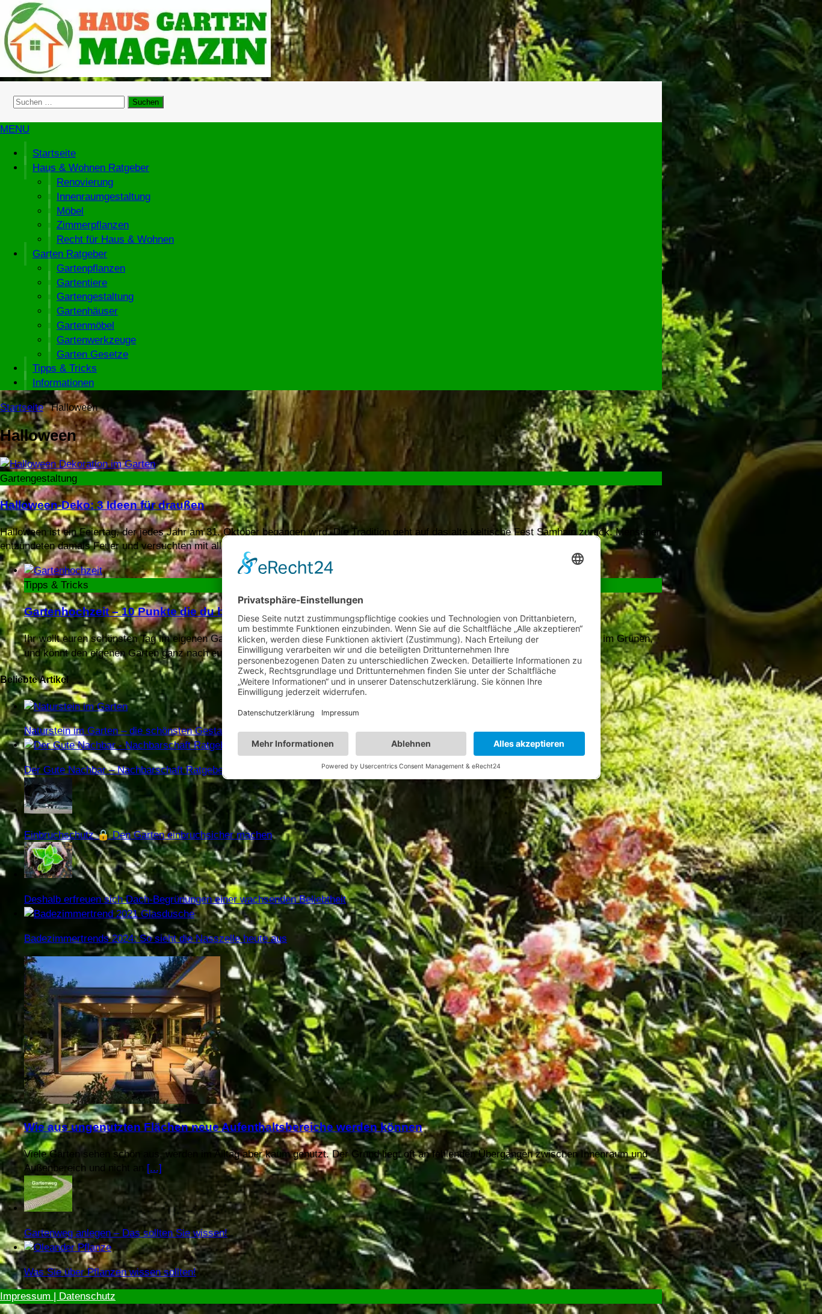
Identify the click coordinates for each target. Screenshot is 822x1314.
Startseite (54, 153)
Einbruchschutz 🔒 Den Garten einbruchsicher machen (148, 835)
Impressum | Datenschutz (58, 1296)
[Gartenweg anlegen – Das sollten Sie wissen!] (48, 1208)
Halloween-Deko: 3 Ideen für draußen (102, 505)
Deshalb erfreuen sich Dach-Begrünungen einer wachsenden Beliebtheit (185, 899)
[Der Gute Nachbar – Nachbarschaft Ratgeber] (129, 745)
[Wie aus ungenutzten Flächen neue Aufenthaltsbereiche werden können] (122, 1100)
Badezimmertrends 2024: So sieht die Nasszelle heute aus (155, 938)
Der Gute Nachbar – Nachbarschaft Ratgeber (125, 770)
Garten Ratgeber (69, 254)
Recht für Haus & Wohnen (115, 239)
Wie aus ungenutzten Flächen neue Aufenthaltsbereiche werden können (223, 1127)
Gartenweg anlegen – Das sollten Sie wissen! (125, 1233)
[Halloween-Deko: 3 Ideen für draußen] (77, 464)
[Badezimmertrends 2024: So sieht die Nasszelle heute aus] (109, 914)
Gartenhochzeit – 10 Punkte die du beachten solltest (168, 611)
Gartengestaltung (95, 296)
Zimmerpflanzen (93, 225)
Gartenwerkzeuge (96, 340)
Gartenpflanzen (91, 268)
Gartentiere (82, 282)
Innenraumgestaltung (103, 196)
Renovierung (85, 182)
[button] (14, 129)
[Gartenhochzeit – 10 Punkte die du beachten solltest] (63, 570)
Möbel (70, 211)
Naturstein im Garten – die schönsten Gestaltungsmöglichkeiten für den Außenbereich (217, 730)
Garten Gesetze (92, 354)
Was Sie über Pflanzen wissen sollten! (110, 1272)
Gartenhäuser (87, 311)
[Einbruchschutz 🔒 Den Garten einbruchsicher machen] (48, 810)
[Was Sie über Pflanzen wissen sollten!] (67, 1247)
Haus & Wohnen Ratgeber (90, 167)
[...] (154, 1168)
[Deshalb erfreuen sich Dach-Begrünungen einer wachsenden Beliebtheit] (48, 874)
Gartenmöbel (85, 325)
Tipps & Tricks (64, 368)
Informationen (63, 382)
